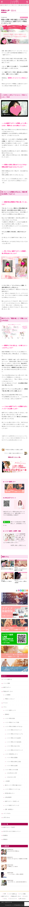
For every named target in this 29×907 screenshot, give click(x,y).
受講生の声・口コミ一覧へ (14, 457)
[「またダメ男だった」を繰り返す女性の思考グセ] (4, 882)
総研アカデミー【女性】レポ (12, 801)
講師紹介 (7, 714)
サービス (5, 702)
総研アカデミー (7, 687)
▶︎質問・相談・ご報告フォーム (18, 545)
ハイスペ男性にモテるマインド (14, 730)
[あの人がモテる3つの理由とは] (4, 852)
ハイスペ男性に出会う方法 (13, 746)
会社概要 (2, 902)
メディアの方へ (7, 813)
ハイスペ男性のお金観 (12, 765)
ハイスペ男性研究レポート (11, 754)
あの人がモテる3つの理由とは (13, 851)
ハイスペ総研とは (7, 679)
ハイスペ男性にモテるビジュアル (15, 733)
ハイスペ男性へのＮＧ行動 (11, 769)
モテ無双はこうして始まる (12, 866)
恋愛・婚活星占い (9, 809)
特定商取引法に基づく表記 (8, 902)
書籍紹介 (5, 839)
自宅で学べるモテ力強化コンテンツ (12, 831)
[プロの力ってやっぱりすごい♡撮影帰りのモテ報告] (4, 859)
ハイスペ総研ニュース (10, 710)
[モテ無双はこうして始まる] (4, 867)
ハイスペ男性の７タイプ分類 (12, 722)
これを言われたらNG (12, 773)
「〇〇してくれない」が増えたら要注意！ (15, 874)
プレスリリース (13, 898)
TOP (5, 893)
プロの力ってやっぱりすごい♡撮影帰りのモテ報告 (17, 858)
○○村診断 (7, 781)
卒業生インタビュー (10, 698)
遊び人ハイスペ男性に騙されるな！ (13, 785)
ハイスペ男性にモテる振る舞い (14, 742)
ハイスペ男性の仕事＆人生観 (14, 761)
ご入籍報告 (7, 694)
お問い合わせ (6, 817)
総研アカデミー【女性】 (9, 827)
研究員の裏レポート (10, 793)
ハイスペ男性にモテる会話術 (14, 738)
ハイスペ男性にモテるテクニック (15, 750)
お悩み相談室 (8, 797)
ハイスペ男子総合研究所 (15, 905)
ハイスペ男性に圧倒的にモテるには (13, 726)
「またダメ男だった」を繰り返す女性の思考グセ (17, 881)
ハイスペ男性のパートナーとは (12, 789)
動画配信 (5, 835)
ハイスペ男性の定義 (10, 718)
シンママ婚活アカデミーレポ (12, 805)
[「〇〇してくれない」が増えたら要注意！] (4, 875)
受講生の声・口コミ (8, 691)
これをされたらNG (11, 777)
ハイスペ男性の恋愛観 (12, 757)
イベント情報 (6, 683)
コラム (5, 707)
